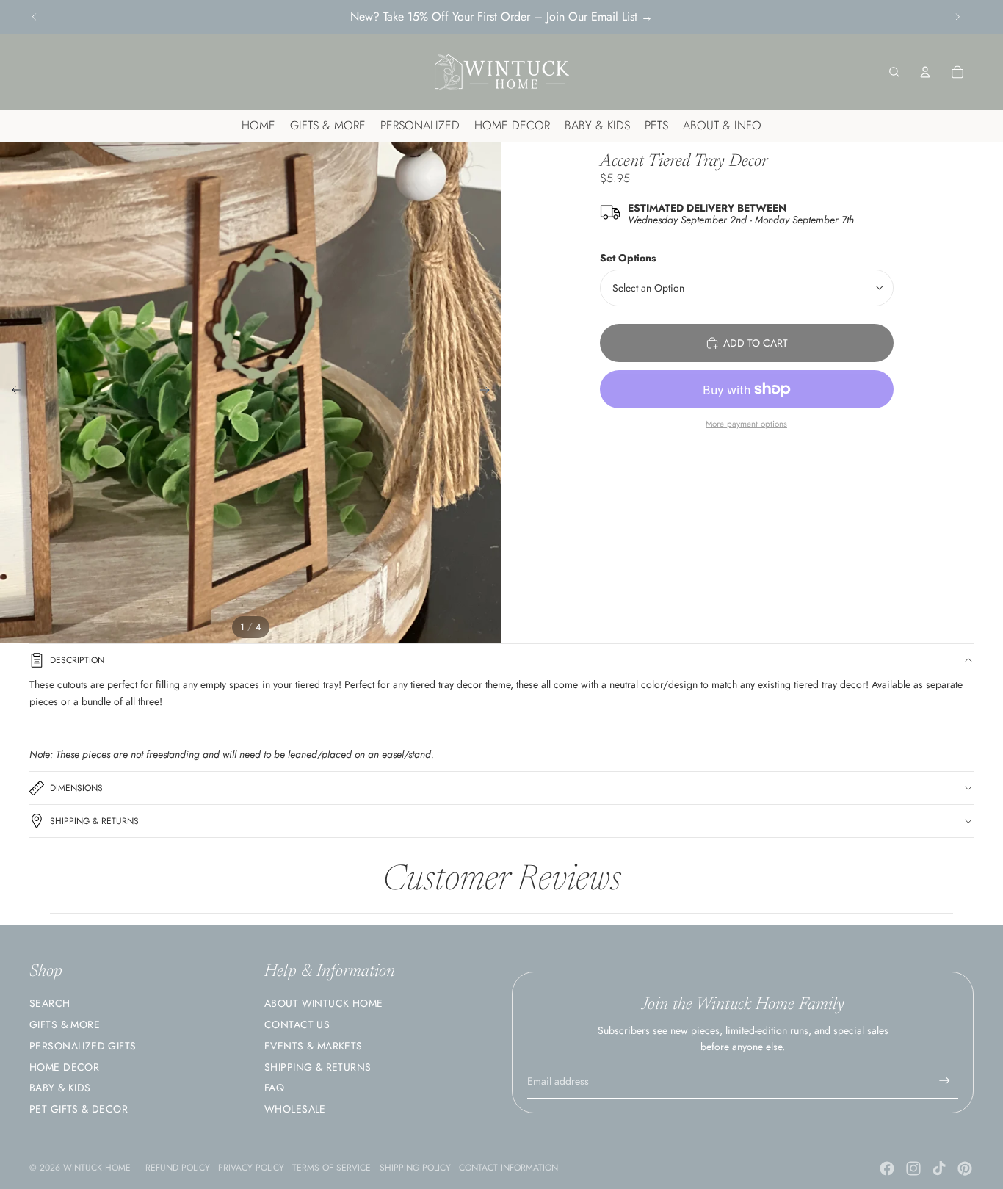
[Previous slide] (34, 17)
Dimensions (76, 788)
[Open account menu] (925, 72)
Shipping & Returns (94, 821)
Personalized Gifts (83, 1045)
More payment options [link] (746, 424)
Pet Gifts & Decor (78, 1109)
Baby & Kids (60, 1087)
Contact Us (297, 1024)
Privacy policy (251, 1167)
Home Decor (64, 1067)
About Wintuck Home (323, 1003)
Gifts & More (64, 1024)
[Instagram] (913, 1168)
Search (49, 1003)
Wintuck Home (97, 1167)
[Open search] (894, 72)
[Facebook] (887, 1168)
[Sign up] (944, 1080)
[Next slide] (957, 17)
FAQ (274, 1087)
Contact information (508, 1167)
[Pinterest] (965, 1168)
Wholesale (295, 1109)
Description (77, 660)
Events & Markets (313, 1045)
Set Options (628, 257)
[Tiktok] (939, 1168)
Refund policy (177, 1167)
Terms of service (331, 1167)
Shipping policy (415, 1167)
